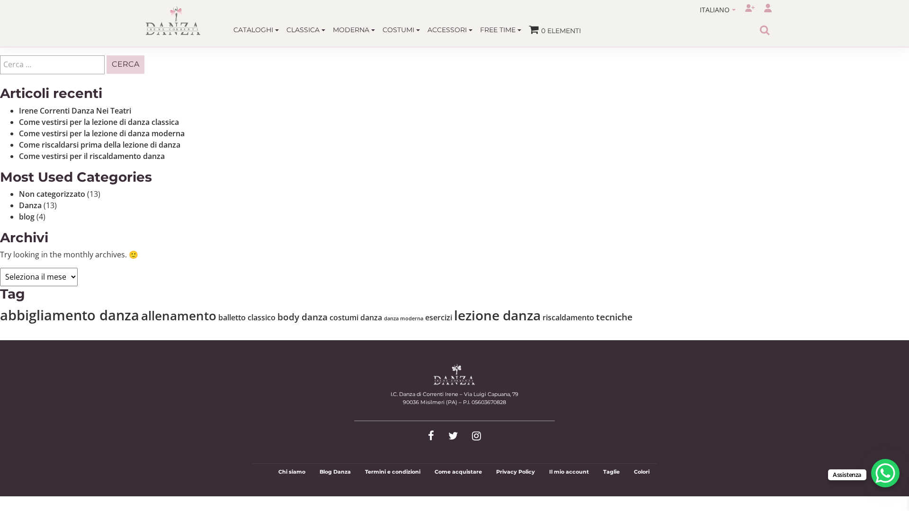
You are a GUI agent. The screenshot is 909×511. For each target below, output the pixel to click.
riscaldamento (568, 317)
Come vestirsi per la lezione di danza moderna (102, 133)
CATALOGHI (254, 30)
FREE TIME (498, 30)
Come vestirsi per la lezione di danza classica (99, 122)
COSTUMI (399, 30)
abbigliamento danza (69, 315)
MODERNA (352, 30)
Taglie (611, 471)
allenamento (178, 315)
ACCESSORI (448, 30)
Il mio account (569, 471)
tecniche (614, 316)
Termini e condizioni (392, 471)
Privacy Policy (515, 471)
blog (27, 216)
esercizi (438, 317)
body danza (302, 316)
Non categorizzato (52, 194)
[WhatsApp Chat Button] (885, 473)
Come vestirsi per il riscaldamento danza (92, 156)
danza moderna (403, 318)
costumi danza (356, 317)
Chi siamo (291, 471)
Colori (642, 471)
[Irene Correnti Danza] (173, 21)
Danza (30, 205)
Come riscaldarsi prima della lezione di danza (99, 145)
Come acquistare (458, 471)
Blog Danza (335, 471)
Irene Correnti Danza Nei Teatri (75, 111)
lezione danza (497, 315)
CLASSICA (303, 30)
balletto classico (247, 317)
